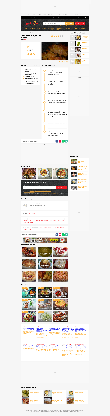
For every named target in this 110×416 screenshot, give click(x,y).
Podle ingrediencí (70, 25)
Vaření (62, 220)
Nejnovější (33, 17)
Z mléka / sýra (36, 218)
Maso (46, 28)
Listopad (41, 220)
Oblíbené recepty (26, 17)
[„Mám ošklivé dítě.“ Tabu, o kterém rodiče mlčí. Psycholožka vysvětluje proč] (55, 346)
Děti (25, 222)
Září (33, 220)
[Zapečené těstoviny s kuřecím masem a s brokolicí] (25, 393)
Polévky (43, 28)
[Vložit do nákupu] (31, 54)
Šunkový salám (56, 227)
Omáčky (49, 28)
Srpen (30, 220)
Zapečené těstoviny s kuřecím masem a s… (34, 393)
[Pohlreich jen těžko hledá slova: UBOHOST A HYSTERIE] (29, 328)
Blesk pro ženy (34, 14)
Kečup (41, 227)
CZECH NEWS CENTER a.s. (36, 410)
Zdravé (65, 28)
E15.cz (55, 14)
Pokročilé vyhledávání (62, 25)
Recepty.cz (23, 32)
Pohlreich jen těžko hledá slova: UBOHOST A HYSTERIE (28, 332)
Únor (46, 218)
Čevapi (83, 54)
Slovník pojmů (30, 222)
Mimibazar (39, 327)
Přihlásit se (80, 17)
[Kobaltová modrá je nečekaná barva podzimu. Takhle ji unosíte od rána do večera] (81, 329)
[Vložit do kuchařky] (28, 54)
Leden (42, 218)
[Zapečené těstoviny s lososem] (70, 393)
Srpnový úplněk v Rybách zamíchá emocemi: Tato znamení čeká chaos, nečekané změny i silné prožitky (67, 353)
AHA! (40, 14)
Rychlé (69, 28)
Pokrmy (25, 218)
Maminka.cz (50, 14)
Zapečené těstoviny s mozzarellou (34, 401)
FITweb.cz (65, 14)
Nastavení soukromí (47, 411)
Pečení (58, 220)
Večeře (54, 220)
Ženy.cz (70, 14)
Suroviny (38, 17)
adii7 (25, 39)
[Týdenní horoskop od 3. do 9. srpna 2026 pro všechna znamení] (55, 329)
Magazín (55, 17)
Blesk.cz (29, 14)
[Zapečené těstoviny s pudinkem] (48, 400)
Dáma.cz (44, 14)
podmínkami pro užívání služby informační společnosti (40, 191)
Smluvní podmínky (45, 193)
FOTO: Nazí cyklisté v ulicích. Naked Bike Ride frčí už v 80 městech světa (42, 351)
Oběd (50, 220)
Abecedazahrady (79, 344)
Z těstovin (30, 218)
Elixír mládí (84, 42)
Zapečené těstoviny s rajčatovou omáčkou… (80, 401)
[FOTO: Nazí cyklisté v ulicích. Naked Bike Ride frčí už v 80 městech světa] (42, 346)
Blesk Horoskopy (66, 344)
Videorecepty (65, 17)
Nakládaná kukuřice (48, 227)
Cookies (41, 411)
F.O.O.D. (59, 17)
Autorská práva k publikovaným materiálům (55, 410)
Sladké (72, 28)
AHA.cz (25, 327)
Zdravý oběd (27, 28)
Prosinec (46, 220)
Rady (51, 17)
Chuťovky (38, 28)
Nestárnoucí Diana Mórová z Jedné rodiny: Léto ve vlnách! (29, 350)
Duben (53, 218)
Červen (62, 218)
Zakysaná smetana (27, 229)
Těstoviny (57, 28)
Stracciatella (84, 48)
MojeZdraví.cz (75, 14)
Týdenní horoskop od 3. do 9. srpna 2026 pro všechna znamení (54, 333)
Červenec (26, 220)
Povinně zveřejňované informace (74, 411)
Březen (49, 218)
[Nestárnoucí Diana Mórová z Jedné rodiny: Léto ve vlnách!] (29, 346)
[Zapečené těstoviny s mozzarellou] (25, 400)
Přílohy (52, 28)
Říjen (37, 220)
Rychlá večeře (33, 28)
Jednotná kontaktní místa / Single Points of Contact (59, 411)
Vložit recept (80, 23)
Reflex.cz (59, 14)
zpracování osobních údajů (29, 192)
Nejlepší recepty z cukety (80, 28)
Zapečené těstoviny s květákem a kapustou (57, 393)
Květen (58, 218)
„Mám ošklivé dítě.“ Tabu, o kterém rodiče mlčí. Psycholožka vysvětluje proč (55, 351)
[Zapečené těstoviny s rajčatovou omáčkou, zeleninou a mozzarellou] (70, 400)
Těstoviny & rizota (32, 213)
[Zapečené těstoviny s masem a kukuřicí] (55, 59)
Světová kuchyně (45, 17)
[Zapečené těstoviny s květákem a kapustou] (48, 393)
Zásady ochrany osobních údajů (53, 193)
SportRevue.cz (40, 344)
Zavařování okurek (55, 29)
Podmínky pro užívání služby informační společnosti (71, 410)
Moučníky (61, 28)
